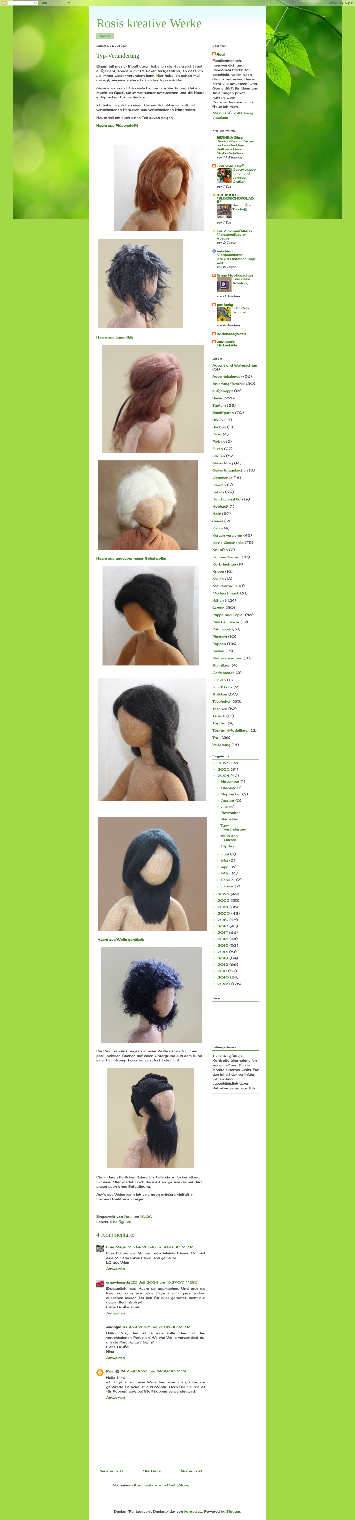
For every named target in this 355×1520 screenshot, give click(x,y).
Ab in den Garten (229, 838)
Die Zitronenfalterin (234, 231)
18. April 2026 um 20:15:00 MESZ (156, 1327)
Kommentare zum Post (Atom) (161, 1485)
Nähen (218, 600)
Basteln (219, 405)
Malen (218, 579)
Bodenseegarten (231, 334)
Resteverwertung (227, 658)
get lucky (225, 305)
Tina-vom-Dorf (230, 166)
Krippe (218, 571)
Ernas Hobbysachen (235, 275)
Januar (228, 886)
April (226, 867)
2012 (223, 964)
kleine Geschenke (228, 542)
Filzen (217, 449)
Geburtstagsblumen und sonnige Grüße (244, 175)
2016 (223, 939)
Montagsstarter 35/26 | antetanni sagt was (236, 259)
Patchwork (221, 629)
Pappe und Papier (228, 615)
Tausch (218, 716)
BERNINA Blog (230, 137)
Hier (160, 75)
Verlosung (221, 745)
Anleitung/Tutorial (228, 384)
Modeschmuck (225, 593)
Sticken (219, 680)
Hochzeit (220, 506)
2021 (223, 907)
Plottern (219, 636)
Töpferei (228, 846)
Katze (217, 528)
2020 (224, 913)
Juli (225, 807)
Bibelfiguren (120, 1222)
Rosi (110, 1371)
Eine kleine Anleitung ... (242, 281)
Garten (218, 456)
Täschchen (222, 701)
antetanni (225, 251)
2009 (224, 984)
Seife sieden (223, 673)
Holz (216, 514)
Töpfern (219, 723)
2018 (223, 926)
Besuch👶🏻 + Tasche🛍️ (242, 207)
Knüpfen (220, 550)
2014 (223, 952)
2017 (223, 932)
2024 (224, 776)
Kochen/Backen (226, 557)
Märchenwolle (225, 586)
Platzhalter (230, 813)
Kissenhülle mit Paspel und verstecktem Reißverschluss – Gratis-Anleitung (235, 147)
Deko (217, 434)
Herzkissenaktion (227, 499)
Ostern (218, 608)
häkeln (218, 492)
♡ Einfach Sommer (241, 310)
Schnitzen (221, 665)
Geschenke (222, 478)
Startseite (105, 36)
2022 (224, 900)
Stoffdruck (222, 687)
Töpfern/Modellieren (231, 730)
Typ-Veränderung (233, 827)
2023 (224, 894)
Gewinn (219, 485)
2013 (223, 958)
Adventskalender (227, 376)
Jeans (217, 521)
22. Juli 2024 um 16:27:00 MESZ (164, 1282)
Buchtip (219, 427)
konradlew (193, 1511)
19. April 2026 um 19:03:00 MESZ (154, 1371)
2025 (224, 769)
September (231, 794)
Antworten (115, 1268)
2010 (223, 977)
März (226, 873)
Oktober (229, 788)
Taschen (219, 709)
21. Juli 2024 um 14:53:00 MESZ (161, 1247)
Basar (217, 398)
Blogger (233, 1511)
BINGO (218, 420)
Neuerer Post (111, 1471)
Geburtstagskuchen (230, 470)
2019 (223, 920)
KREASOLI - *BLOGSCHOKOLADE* (235, 198)
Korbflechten (224, 564)
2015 (223, 945)
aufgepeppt (222, 391)
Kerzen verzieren (227, 535)
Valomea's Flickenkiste (227, 343)
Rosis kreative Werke (149, 23)
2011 (222, 971)
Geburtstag (222, 463)
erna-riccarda (118, 1282)
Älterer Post (191, 1471)
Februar (228, 880)
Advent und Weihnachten (234, 365)
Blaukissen (230, 819)
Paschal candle (225, 622)
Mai (225, 860)
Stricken (219, 694)
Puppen (219, 644)
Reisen (218, 651)
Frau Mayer (116, 1247)
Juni (225, 854)
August (228, 800)
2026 (224, 763)
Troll (216, 737)
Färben (218, 441)
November (231, 781)
